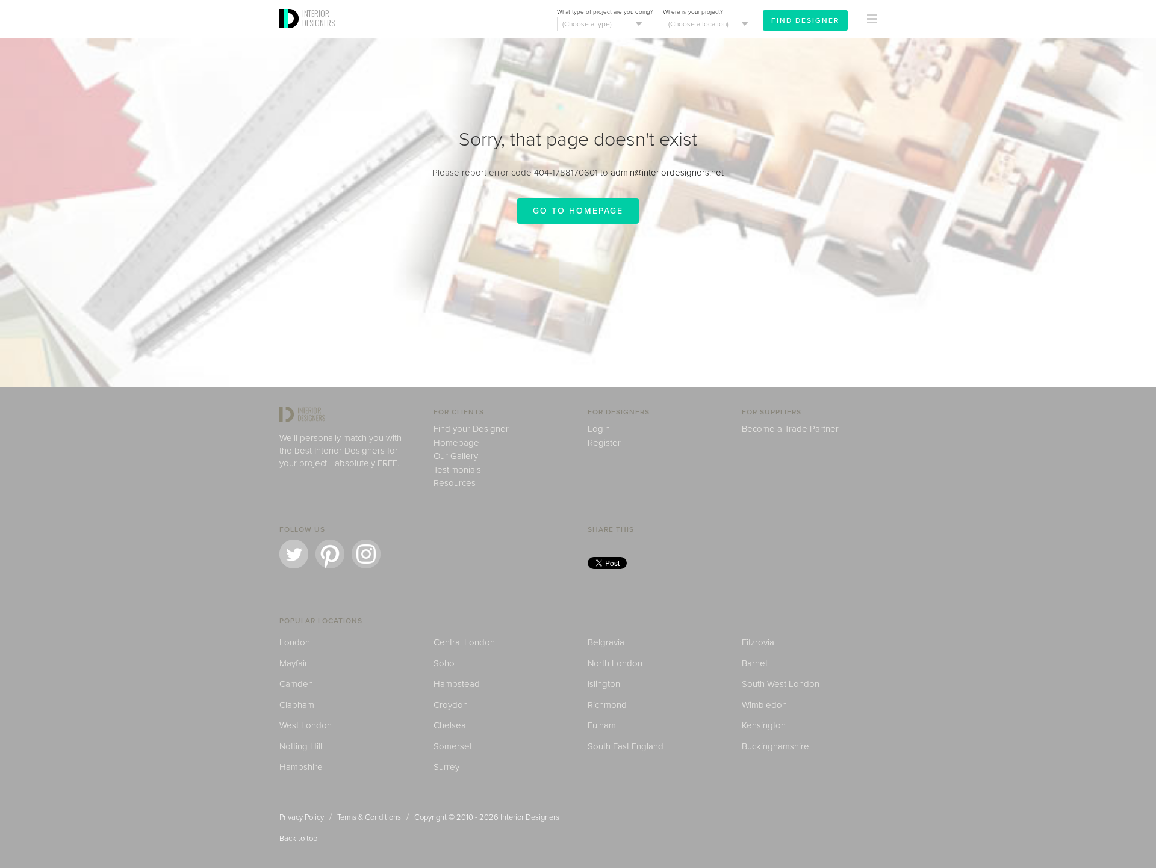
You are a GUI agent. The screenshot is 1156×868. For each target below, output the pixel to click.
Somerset (453, 746)
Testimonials (457, 469)
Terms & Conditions (369, 817)
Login (599, 428)
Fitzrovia (758, 642)
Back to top (298, 838)
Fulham (602, 725)
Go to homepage (578, 211)
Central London (464, 642)
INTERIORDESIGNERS (318, 18)
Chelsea (450, 725)
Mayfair (293, 663)
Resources (455, 483)
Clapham (296, 705)
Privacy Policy (301, 817)
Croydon (451, 705)
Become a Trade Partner (790, 428)
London (294, 642)
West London (305, 725)
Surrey (446, 767)
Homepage (456, 442)
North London (615, 663)
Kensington (764, 725)
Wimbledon (764, 705)
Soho (444, 663)
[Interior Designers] (290, 34)
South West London (780, 684)
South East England (625, 746)
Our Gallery (456, 456)
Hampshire (301, 767)
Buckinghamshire (775, 746)
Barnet (755, 663)
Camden (296, 684)
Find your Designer (471, 428)
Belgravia (606, 642)
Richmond (607, 705)
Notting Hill (300, 746)
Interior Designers (529, 817)
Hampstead (457, 684)
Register (604, 442)
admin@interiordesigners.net (667, 172)
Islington (604, 684)
